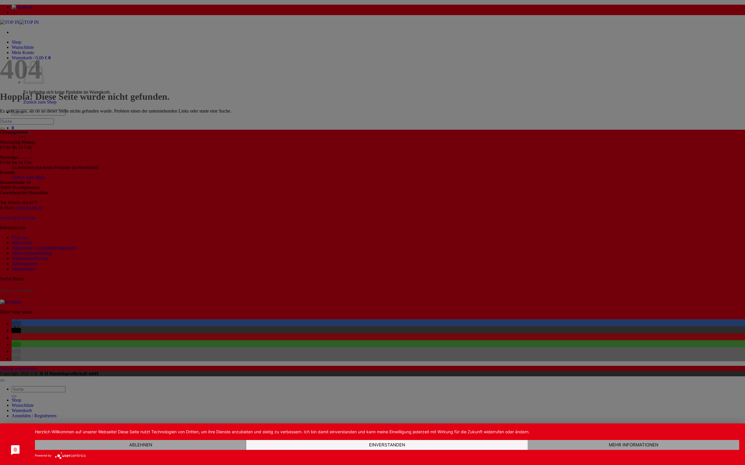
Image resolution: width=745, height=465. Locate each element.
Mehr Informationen (633, 445)
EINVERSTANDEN (387, 445)
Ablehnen (140, 445)
